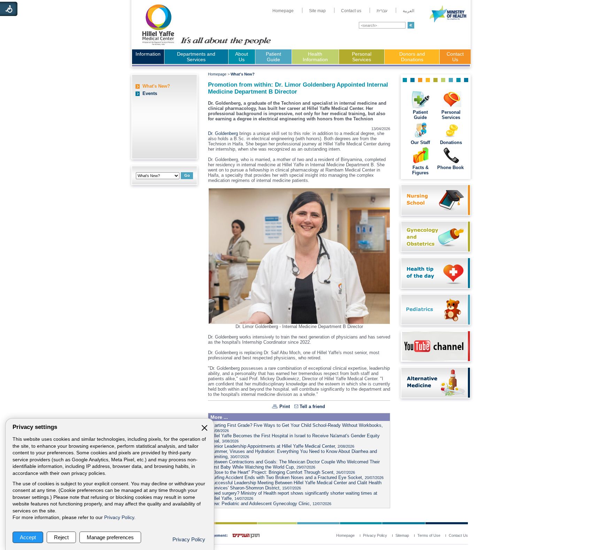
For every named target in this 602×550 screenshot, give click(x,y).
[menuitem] (283, 10)
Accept (28, 537)
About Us (241, 56)
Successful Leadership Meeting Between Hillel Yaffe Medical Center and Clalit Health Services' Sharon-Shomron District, (295, 485)
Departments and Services (196, 56)
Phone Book (451, 167)
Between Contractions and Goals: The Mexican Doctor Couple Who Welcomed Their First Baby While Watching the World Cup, (295, 464)
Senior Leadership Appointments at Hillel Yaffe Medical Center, (282, 446)
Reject (61, 537)
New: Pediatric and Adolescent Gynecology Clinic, (270, 503)
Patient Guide (273, 56)
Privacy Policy (119, 517)
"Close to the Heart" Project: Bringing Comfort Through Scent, (282, 472)
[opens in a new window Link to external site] (434, 359)
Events (149, 93)
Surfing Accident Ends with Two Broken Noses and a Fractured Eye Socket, (297, 477)
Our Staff (420, 142)
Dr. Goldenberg (223, 133)
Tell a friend (312, 406)
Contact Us (455, 56)
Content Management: (207, 535)
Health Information (315, 56)
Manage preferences (110, 537)
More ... (219, 417)
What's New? (156, 86)
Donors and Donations (412, 56)
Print (284, 406)
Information (148, 54)
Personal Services (361, 56)
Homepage (217, 74)
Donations (451, 142)
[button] (411, 25)
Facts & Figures (420, 170)
